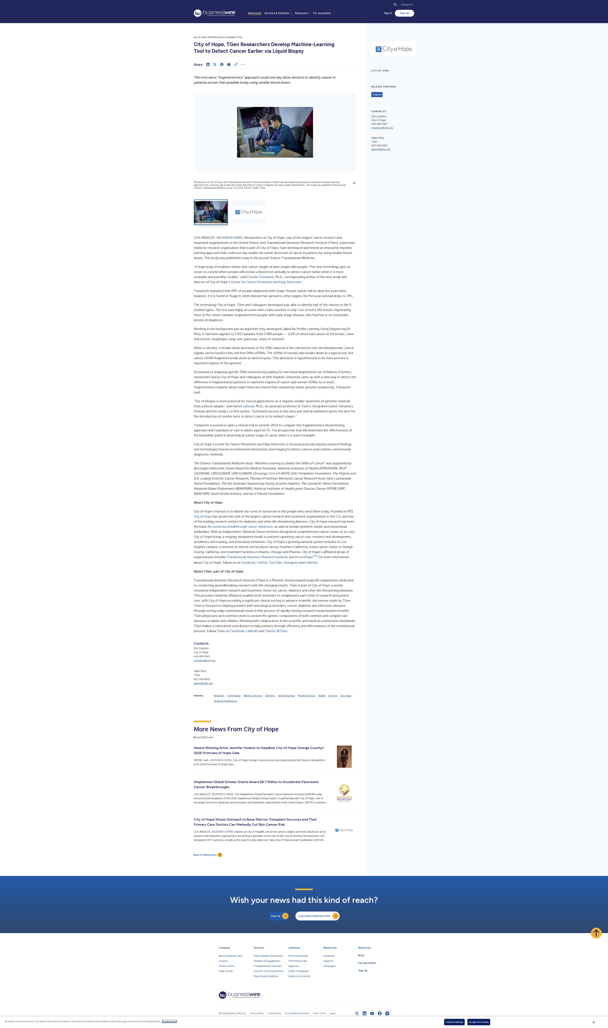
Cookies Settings (454, 1022)
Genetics (270, 695)
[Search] (395, 4)
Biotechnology (286, 695)
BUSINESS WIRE (229, 237)
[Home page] (214, 13)
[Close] (594, 1022)
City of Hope (203, 516)
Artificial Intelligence (225, 701)
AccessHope (306, 557)
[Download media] (354, 183)
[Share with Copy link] (235, 64)
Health (322, 695)
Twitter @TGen (276, 631)
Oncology (346, 695)
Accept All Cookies (478, 1022)
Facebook (248, 562)
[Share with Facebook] (221, 64)
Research (219, 695)
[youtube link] (372, 1013)
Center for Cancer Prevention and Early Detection (266, 282)
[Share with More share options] (242, 64)
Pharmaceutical (306, 695)
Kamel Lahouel (243, 406)
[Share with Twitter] (214, 64)
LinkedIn (311, 562)
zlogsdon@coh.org (204, 660)
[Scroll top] (596, 933)
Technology (234, 695)
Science (332, 695)
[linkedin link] (364, 1013)
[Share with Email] (228, 64)
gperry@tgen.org (203, 683)
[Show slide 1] (211, 212)
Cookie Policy (169, 1021)
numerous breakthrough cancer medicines (243, 526)
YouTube (275, 562)
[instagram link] (387, 1013)
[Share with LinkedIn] (207, 64)
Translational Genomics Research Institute (257, 557)
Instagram (291, 562)
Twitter (262, 562)
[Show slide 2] (249, 212)
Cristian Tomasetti (260, 277)
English (377, 94)
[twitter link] (357, 1013)
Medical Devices (253, 695)
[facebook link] (380, 1013)
